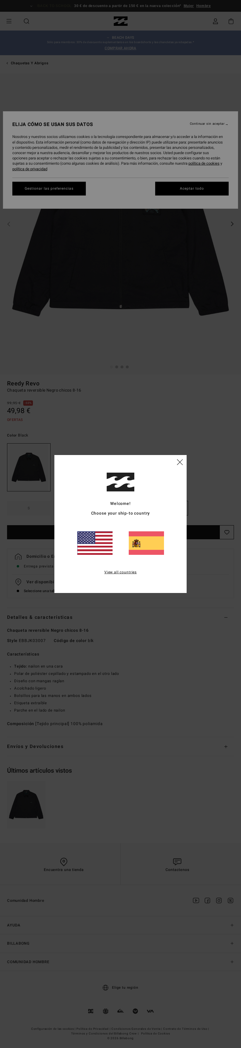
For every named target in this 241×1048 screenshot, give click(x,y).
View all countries (120, 572)
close (180, 462)
